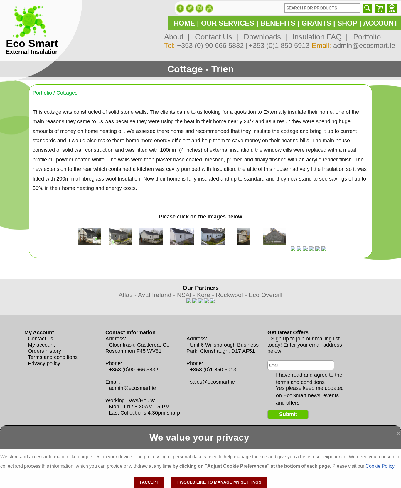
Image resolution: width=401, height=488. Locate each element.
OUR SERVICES (227, 23)
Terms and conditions (53, 357)
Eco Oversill (265, 294)
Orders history (44, 351)
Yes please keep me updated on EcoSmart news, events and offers (310, 388)
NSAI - (187, 294)
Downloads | (263, 36)
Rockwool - (232, 294)
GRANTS (316, 23)
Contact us (40, 339)
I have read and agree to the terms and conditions (309, 375)
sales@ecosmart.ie (212, 382)
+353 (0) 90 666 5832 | (212, 45)
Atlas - (128, 294)
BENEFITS (277, 23)
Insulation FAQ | (318, 36)
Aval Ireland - (157, 294)
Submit (288, 414)
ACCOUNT (380, 23)
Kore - (206, 294)
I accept (149, 482)
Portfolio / (44, 93)
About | (177, 36)
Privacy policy (44, 363)
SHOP (347, 23)
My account (41, 345)
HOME (184, 23)
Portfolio (365, 36)
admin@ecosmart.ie (364, 45)
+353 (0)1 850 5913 (279, 45)
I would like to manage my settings (219, 482)
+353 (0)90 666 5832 (133, 369)
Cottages (66, 93)
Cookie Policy (379, 466)
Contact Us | (214, 36)
